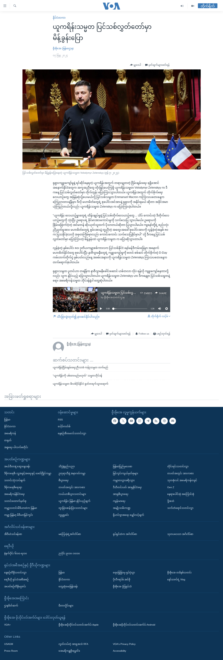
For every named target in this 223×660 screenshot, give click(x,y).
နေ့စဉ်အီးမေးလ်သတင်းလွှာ (72, 433)
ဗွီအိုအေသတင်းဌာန (114, 297)
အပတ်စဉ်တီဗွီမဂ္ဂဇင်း (15, 586)
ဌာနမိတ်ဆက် (11, 605)
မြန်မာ (7, 419)
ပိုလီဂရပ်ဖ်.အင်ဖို (121, 579)
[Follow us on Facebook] (115, 421)
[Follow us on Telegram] (148, 421)
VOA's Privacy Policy (124, 644)
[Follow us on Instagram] (139, 421)
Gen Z (170, 487)
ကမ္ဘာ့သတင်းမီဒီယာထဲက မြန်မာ (20, 508)
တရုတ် (7, 440)
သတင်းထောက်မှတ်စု (15, 501)
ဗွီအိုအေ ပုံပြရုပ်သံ (122, 586)
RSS (60, 419)
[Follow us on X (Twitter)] (123, 421)
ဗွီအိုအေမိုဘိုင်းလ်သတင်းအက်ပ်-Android (134, 624)
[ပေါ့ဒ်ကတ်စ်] (164, 421)
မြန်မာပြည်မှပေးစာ (122, 466)
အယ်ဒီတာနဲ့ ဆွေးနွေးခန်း (17, 466)
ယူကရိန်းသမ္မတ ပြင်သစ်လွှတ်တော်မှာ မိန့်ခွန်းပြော (130, 292)
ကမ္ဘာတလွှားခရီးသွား (124, 480)
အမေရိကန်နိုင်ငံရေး (14, 494)
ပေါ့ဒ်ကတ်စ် (64, 426)
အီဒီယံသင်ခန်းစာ (13, 534)
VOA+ (7, 624)
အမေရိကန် (10, 433)
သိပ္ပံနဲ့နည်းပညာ (67, 466)
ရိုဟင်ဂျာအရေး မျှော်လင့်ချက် (128, 515)
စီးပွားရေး (64, 480)
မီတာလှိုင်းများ (66, 605)
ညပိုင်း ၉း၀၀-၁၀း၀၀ (69, 553)
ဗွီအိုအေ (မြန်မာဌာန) (63, 48)
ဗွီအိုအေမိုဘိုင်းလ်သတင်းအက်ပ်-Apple (79, 624)
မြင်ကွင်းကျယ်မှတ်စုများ (125, 473)
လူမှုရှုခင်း (64, 515)
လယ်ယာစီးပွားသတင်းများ (72, 494)
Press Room (11, 651)
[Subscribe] (172, 421)
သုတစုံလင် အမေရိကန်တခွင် (182, 480)
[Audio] (182, 6)
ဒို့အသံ (170, 501)
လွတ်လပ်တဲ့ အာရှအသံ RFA (73, 644)
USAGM (8, 644)
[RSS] (156, 421)
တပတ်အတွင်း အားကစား (72, 487)
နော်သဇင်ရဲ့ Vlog (176, 579)
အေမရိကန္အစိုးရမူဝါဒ (69, 651)
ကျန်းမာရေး (119, 501)
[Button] (135, 65)
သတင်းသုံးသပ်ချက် (14, 480)
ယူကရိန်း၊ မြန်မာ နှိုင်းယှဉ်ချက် (74, 501)
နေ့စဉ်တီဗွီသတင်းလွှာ (15, 572)
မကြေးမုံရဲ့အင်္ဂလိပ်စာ (70, 534)
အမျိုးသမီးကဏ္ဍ (121, 508)
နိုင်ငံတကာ (59, 17)
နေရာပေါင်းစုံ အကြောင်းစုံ (180, 494)
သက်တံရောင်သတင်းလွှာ (180, 508)
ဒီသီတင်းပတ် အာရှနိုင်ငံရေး (127, 487)
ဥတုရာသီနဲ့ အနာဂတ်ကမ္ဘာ (72, 473)
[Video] (192, 6)
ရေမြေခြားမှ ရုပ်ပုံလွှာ (124, 572)
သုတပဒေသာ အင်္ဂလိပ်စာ (180, 534)
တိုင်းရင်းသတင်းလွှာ (178, 466)
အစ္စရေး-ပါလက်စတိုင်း (16, 447)
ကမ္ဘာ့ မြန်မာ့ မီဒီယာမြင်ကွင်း (18, 515)
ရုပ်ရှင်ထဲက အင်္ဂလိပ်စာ (125, 534)
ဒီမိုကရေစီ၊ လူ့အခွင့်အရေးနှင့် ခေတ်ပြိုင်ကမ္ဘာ (27, 473)
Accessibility (119, 651)
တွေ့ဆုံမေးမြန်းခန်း (68, 586)
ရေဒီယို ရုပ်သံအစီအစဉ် (16, 579)
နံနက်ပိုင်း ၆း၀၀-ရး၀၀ (15, 553)
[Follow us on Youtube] (131, 421)
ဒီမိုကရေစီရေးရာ (13, 487)
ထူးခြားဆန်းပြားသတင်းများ (73, 508)
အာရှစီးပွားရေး (120, 494)
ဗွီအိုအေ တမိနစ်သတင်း (179, 572)
